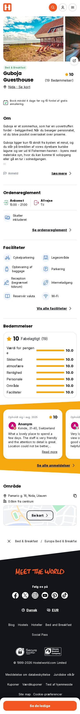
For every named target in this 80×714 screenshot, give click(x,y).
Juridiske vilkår (64, 674)
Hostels (23, 624)
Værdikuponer (32, 684)
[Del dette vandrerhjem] (74, 61)
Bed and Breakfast (59, 624)
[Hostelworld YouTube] (45, 595)
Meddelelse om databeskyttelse (28, 674)
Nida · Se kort (19, 87)
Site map (25, 694)
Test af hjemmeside (59, 684)
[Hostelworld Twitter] (25, 595)
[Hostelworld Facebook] (15, 595)
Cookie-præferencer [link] (47, 694)
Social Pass (40, 634)
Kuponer (13, 684)
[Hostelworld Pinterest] (54, 595)
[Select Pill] (53, 7)
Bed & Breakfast (15, 67)
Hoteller (36, 624)
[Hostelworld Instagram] (35, 595)
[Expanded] (9, 541)
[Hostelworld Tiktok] (64, 595)
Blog (11, 624)
